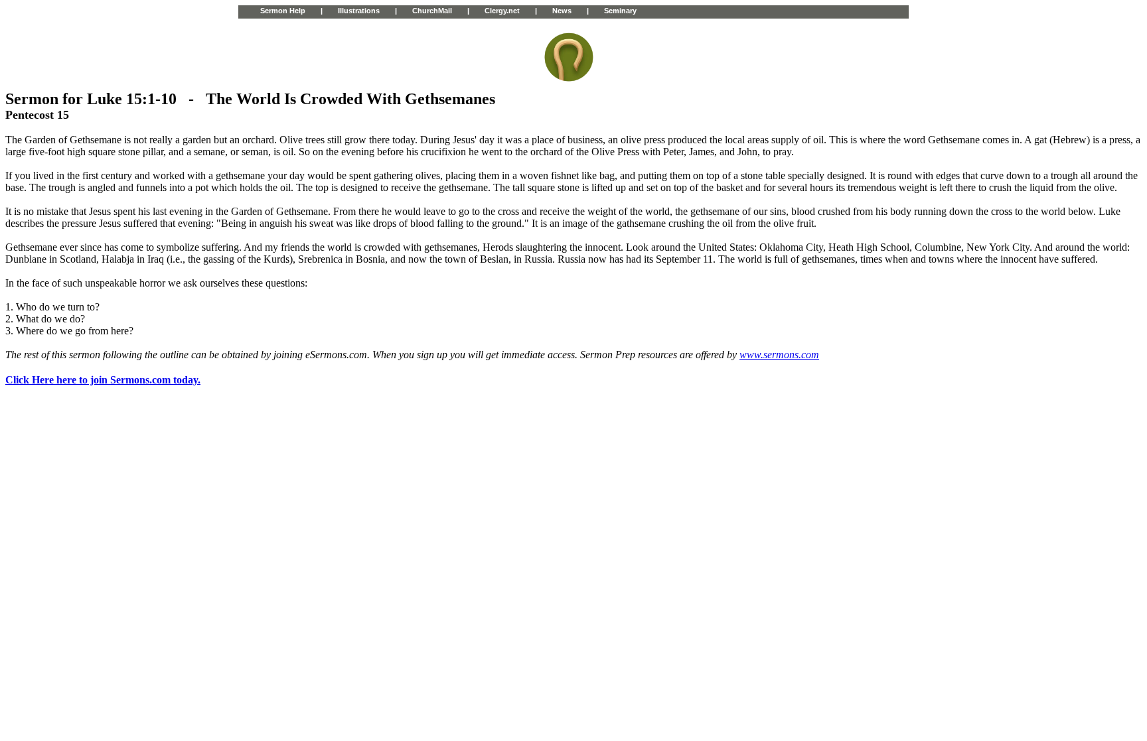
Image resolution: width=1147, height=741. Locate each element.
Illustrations (359, 11)
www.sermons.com (779, 354)
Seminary (620, 11)
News (562, 11)
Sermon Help (282, 11)
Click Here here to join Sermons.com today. (102, 379)
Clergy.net (502, 11)
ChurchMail (432, 11)
